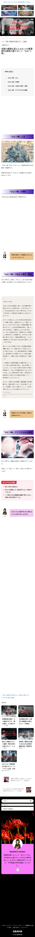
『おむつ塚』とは (12, 78)
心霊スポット (26, 695)
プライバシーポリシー (18, 925)
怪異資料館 (17, 931)
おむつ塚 (5, 697)
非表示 (11, 71)
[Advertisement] (17, 115)
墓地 (9, 697)
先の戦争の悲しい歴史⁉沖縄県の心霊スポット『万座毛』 (25, 721)
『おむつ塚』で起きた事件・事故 (17, 86)
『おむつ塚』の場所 (13, 82)
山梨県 (20, 695)
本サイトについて (7, 925)
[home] (17, 870)
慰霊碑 (12, 697)
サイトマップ (24, 927)
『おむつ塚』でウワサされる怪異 (17, 90)
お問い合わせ (16, 927)
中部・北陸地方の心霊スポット (10, 695)
